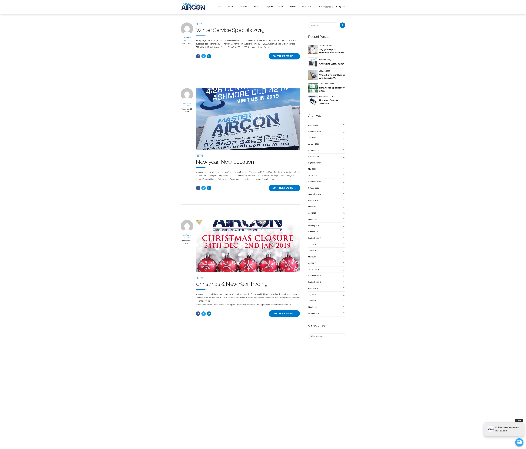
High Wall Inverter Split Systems (235, 401)
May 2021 (312, 169)
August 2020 (313, 200)
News (199, 23)
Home (218, 7)
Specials (230, 7)
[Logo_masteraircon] (193, 372)
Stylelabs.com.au (283, 443)
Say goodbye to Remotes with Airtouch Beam (331, 51)
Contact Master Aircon (189, 429)
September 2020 (314, 194)
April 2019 (312, 263)
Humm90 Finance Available (328, 102)
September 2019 (314, 238)
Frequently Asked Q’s (189, 421)
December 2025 (314, 131)
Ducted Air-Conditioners (232, 405)
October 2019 (313, 232)
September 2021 (314, 163)
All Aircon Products (230, 397)
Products (243, 7)
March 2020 (312, 219)
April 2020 (312, 213)
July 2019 (312, 244)
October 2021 (313, 157)
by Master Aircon (187, 38)
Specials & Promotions (190, 401)
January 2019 (313, 269)
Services (256, 7)
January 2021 (313, 175)
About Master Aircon (189, 413)
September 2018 (314, 282)
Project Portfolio (187, 417)
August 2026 (313, 125)
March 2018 (312, 307)
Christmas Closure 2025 (331, 63)
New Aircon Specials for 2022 (332, 89)
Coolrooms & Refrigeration (234, 420)
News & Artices (187, 425)
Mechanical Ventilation (232, 416)
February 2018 (313, 313)
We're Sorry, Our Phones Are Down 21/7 (332, 76)
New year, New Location (225, 162)
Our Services (186, 409)
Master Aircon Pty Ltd (256, 443)
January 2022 (313, 144)
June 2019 (312, 251)
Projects (269, 7)
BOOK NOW (306, 7)
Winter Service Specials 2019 (230, 30)
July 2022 (312, 138)
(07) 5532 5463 (275, 429)
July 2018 (312, 294)
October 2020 (313, 188)
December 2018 (314, 276)
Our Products (186, 405)
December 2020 (314, 182)
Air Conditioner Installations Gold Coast (238, 428)
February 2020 (313, 226)
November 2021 (314, 150)
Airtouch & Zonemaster (232, 424)
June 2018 (312, 301)
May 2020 (312, 207)
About (280, 7)
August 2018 (313, 288)
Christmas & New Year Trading (232, 284)
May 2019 (312, 257)
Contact (292, 7)
